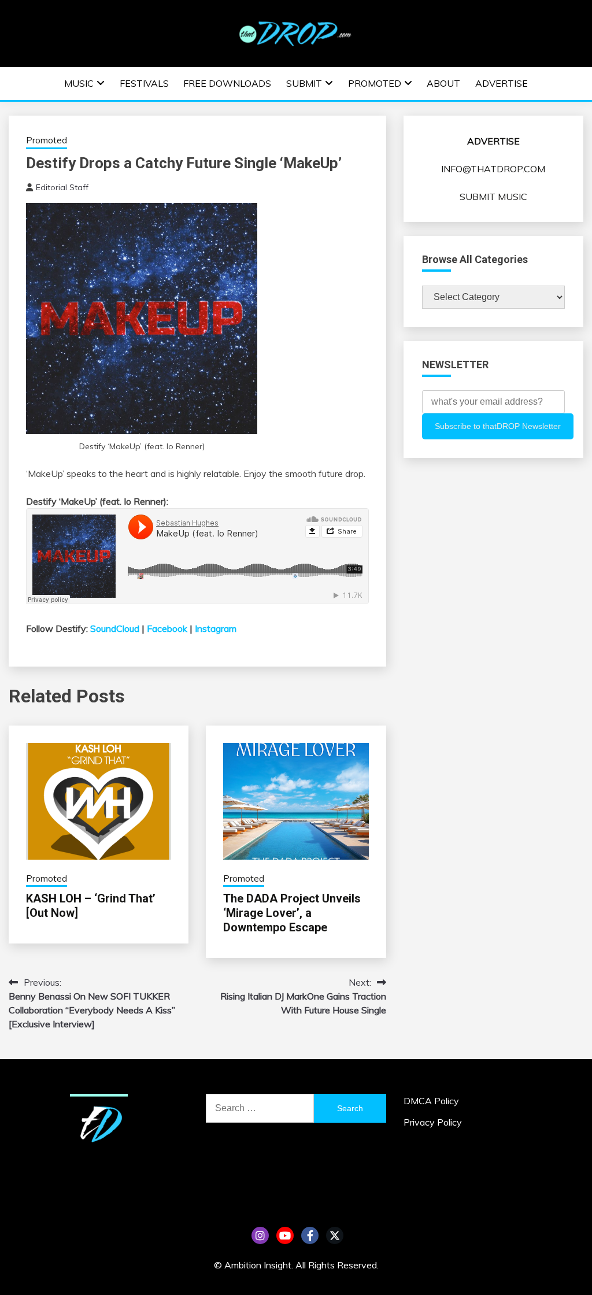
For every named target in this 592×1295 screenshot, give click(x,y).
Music (79, 83)
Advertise (501, 83)
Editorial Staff (62, 187)
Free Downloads (227, 83)
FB (310, 1235)
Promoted (374, 83)
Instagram (215, 628)
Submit (304, 83)
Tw (334, 1235)
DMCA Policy (431, 1101)
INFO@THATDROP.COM (493, 169)
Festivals (144, 83)
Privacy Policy (433, 1122)
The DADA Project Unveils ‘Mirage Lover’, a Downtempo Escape (292, 912)
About (443, 83)
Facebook (167, 628)
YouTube (285, 1235)
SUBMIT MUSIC (493, 196)
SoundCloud (114, 628)
